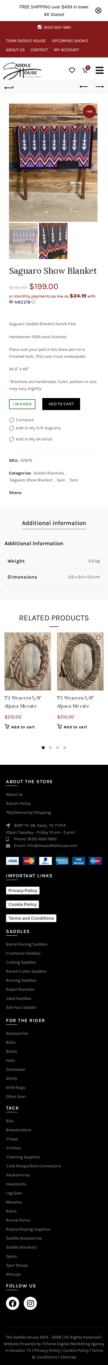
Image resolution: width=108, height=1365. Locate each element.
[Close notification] (98, 10)
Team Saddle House (26, 40)
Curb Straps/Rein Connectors (33, 1166)
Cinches (13, 1148)
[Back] (9, 87)
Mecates (14, 1202)
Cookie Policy (76, 1350)
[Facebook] (12, 1303)
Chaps (12, 1139)
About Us (15, 49)
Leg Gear (14, 1193)
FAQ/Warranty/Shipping (28, 813)
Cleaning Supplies (23, 1157)
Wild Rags (15, 1088)
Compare (25, 419)
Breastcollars (18, 1130)
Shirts (11, 1078)
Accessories (17, 1033)
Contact (39, 49)
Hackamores (18, 1175)
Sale (61, 480)
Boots (11, 1051)
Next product (99, 87)
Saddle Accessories (24, 1238)
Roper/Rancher (20, 989)
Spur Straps (17, 1265)
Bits (10, 1121)
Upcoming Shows (70, 40)
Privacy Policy (47, 1350)
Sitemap (68, 1357)
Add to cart (61, 403)
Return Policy (18, 803)
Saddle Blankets (48, 473)
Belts (11, 1042)
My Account (66, 49)
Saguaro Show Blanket (31, 480)
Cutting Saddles (21, 962)
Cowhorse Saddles (23, 953)
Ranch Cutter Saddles (26, 971)
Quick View (45, 648)
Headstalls (16, 1184)
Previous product (84, 87)
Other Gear (16, 1097)
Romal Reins (18, 1220)
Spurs (11, 1256)
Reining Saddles (21, 980)
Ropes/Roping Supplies (28, 1229)
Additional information (54, 523)
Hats (10, 1060)
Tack (73, 480)
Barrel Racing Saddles (26, 944)
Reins (11, 1211)
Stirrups (13, 1274)
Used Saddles (18, 998)
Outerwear (15, 1069)
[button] (54, 298)
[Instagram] (30, 1303)
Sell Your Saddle (21, 1007)
